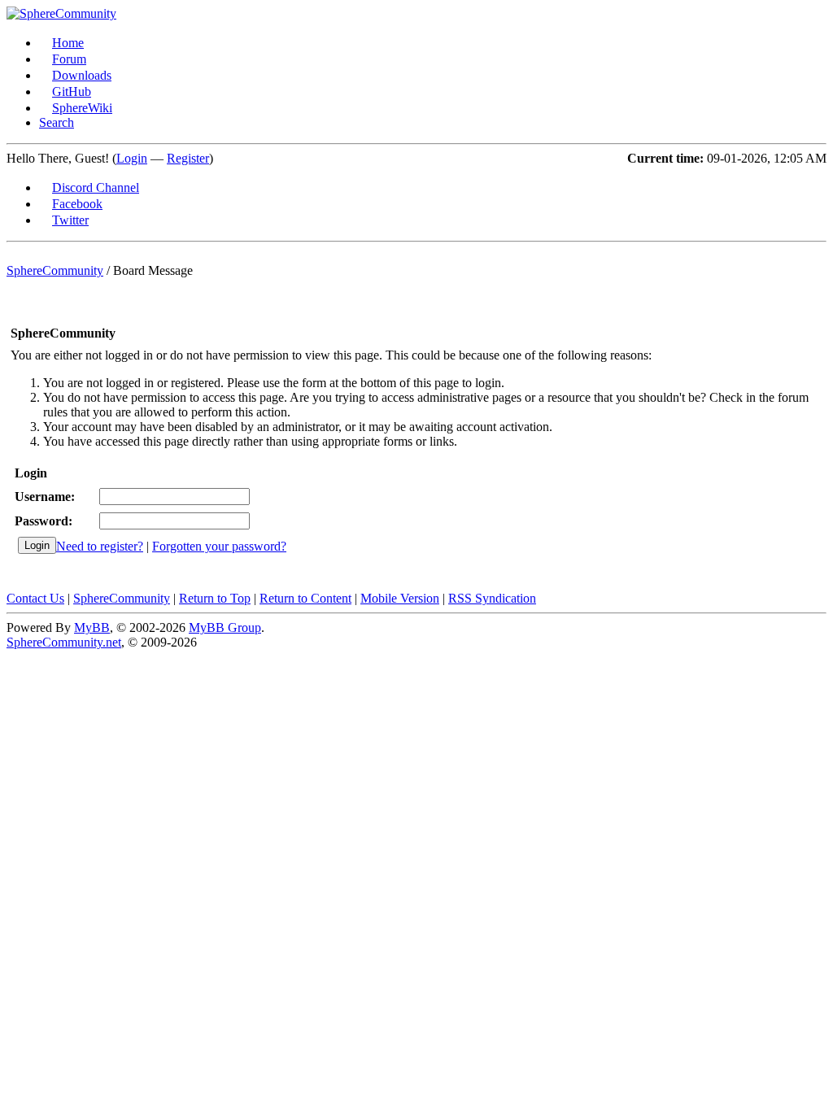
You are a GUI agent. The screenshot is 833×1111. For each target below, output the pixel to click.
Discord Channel (95, 187)
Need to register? (99, 546)
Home (68, 43)
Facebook (77, 204)
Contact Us (35, 598)
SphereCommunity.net (64, 642)
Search (56, 122)
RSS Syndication (492, 598)
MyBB (92, 627)
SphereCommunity (55, 270)
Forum (69, 59)
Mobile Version (399, 598)
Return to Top (215, 598)
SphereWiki (82, 108)
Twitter (70, 220)
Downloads (81, 75)
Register (188, 158)
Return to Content (305, 598)
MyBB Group (225, 627)
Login (131, 158)
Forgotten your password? (219, 546)
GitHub (71, 91)
